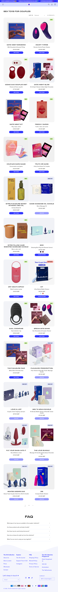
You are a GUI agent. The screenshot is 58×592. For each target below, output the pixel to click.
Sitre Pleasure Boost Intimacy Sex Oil (16, 204)
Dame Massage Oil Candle (41, 203)
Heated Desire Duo (16, 491)
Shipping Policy (33, 557)
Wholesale (7, 567)
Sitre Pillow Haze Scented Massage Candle (16, 246)
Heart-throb (42, 45)
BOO (42, 245)
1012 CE (44, 564)
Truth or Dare (42, 164)
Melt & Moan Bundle (41, 409)
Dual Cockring (16, 328)
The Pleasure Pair (16, 368)
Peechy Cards (41, 124)
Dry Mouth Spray (16, 287)
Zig (41, 491)
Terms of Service (34, 567)
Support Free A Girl (22, 561)
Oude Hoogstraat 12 (47, 560)
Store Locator (7, 561)
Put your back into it (16, 450)
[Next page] (32, 505)
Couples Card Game (16, 164)
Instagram (19, 564)
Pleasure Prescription (42, 368)
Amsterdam (45, 567)
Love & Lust (16, 409)
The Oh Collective (12, 588)
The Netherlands (47, 570)
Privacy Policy (33, 564)
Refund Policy (33, 561)
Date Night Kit (16, 124)
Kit (41, 287)
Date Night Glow (42, 84)
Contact (6, 570)
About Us (6, 557)
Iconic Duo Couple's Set (16, 84)
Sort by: (31, 15)
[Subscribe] (18, 579)
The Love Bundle (42, 450)
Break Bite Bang (42, 328)
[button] (3, 4)
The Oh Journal (20, 557)
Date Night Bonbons (16, 45)
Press (5, 564)
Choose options (42, 254)
